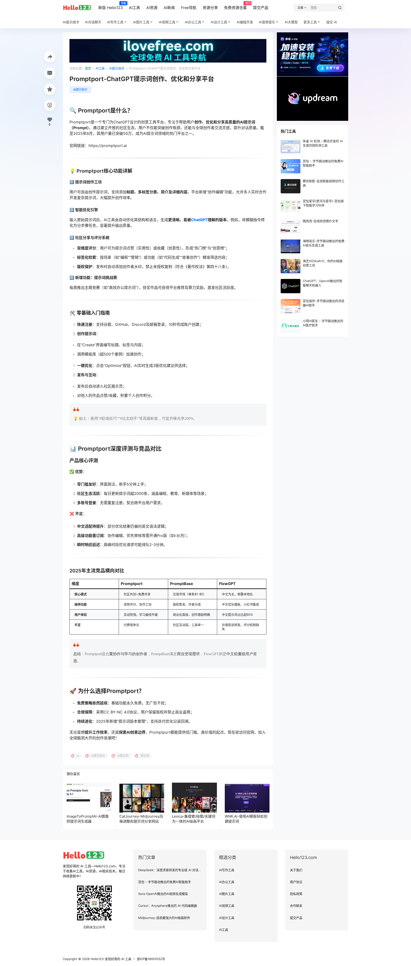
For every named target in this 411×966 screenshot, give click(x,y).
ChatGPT (199, 219)
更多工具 (310, 22)
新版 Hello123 (110, 6)
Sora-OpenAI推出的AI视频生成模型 (163, 894)
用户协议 (296, 882)
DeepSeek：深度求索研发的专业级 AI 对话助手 (171, 870)
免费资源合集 (235, 6)
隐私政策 (296, 894)
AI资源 (151, 7)
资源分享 (210, 7)
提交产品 (260, 7)
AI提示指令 (116, 68)
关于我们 (296, 870)
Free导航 (188, 7)
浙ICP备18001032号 (151, 959)
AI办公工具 (193, 22)
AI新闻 (169, 7)
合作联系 (296, 905)
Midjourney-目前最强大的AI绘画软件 (164, 918)
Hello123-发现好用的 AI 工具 (110, 959)
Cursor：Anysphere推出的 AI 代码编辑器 (167, 905)
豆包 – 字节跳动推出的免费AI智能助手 (164, 882)
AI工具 (134, 7)
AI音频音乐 (267, 22)
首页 (88, 68)
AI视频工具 (167, 22)
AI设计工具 (219, 22)
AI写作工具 (115, 22)
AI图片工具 (141, 22)
